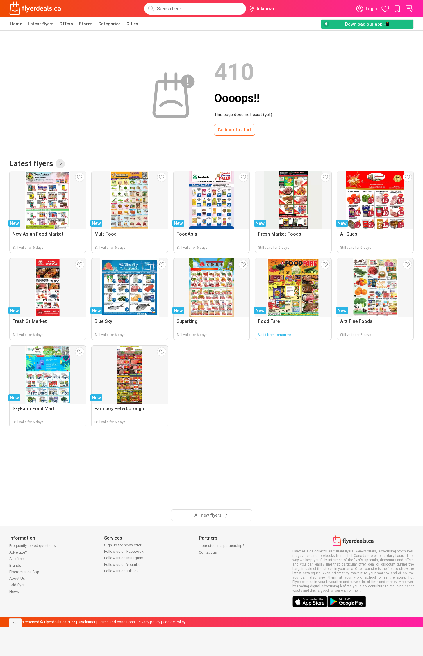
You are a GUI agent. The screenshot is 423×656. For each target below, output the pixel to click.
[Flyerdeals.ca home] (35, 8)
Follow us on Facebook (124, 551)
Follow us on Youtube (122, 564)
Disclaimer (86, 622)
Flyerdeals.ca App (24, 572)
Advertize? (18, 552)
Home (16, 23)
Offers (66, 23)
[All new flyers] (60, 163)
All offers (17, 559)
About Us (17, 578)
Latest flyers (40, 23)
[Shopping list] (409, 8)
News (14, 591)
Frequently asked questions (32, 545)
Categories (109, 23)
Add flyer (16, 585)
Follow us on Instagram (123, 558)
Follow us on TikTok (121, 571)
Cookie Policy (174, 622)
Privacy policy (149, 622)
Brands (15, 565)
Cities (132, 23)
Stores (85, 23)
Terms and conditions (116, 622)
